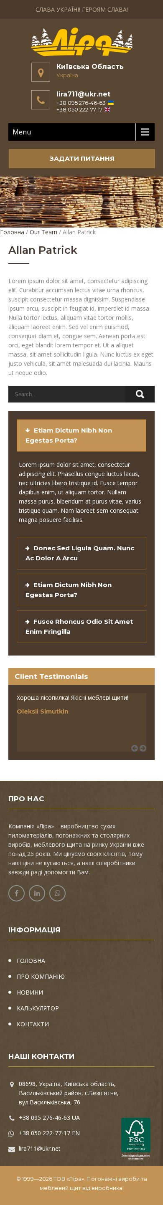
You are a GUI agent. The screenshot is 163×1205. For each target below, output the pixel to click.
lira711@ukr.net (83, 94)
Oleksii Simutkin (43, 711)
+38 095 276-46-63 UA (49, 1117)
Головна (12, 232)
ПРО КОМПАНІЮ (41, 976)
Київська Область (90, 67)
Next (146, 757)
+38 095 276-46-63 (81, 102)
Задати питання (82, 158)
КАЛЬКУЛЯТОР (38, 1008)
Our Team (43, 232)
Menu (22, 132)
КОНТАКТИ (33, 1024)
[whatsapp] (57, 893)
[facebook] (16, 893)
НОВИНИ (30, 992)
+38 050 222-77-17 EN (49, 1133)
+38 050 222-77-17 (79, 109)
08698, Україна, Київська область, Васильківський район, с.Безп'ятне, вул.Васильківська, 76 (69, 1093)
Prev (137, 757)
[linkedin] (37, 893)
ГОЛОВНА (31, 961)
